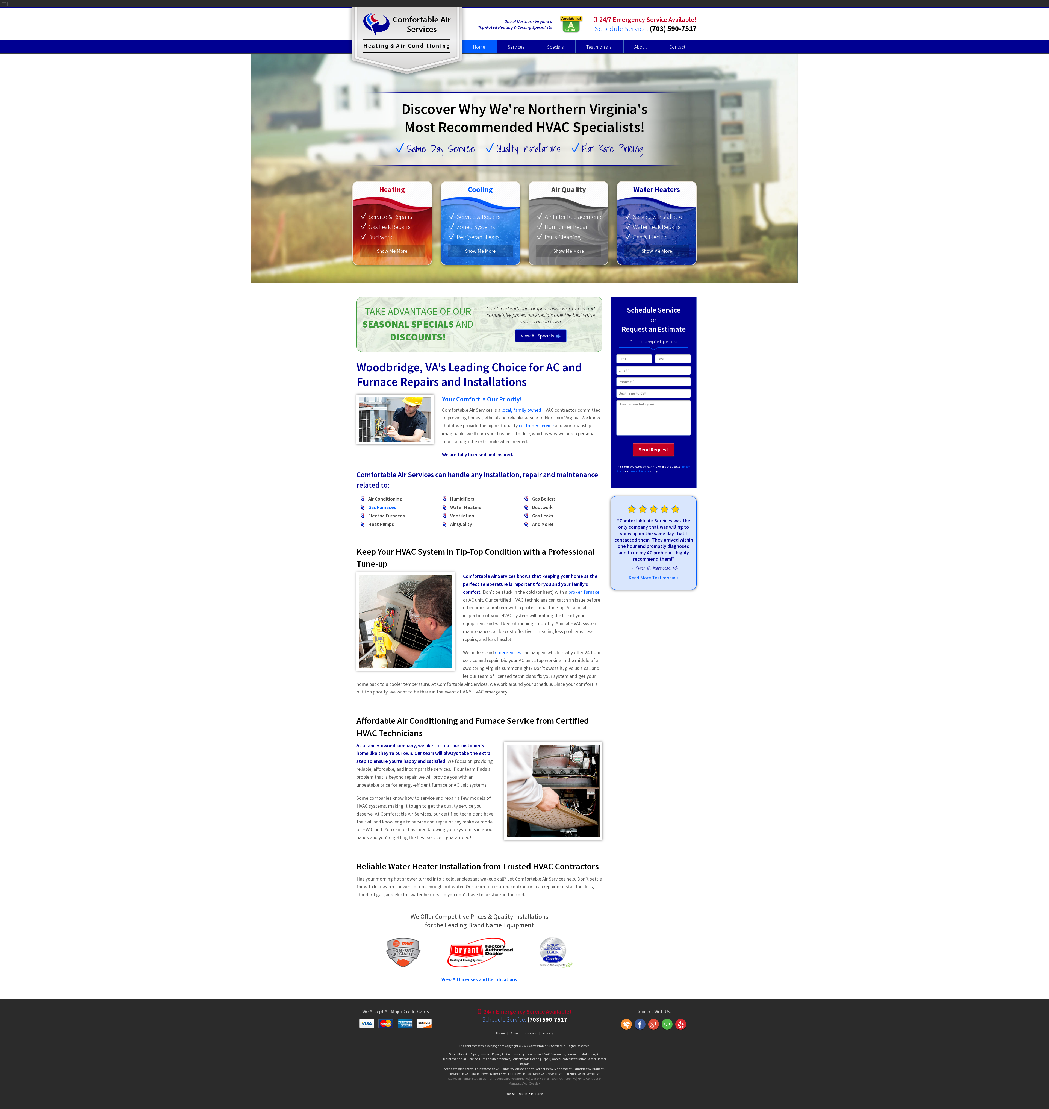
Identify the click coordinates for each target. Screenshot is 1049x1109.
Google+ (534, 1083)
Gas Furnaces (382, 507)
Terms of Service (639, 471)
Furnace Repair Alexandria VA (508, 1078)
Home (479, 47)
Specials (555, 47)
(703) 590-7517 (673, 28)
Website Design (516, 1094)
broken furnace (583, 592)
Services (516, 47)
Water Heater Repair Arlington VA (553, 1078)
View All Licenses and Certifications (479, 979)
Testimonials (599, 47)
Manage (537, 1094)
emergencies (508, 652)
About (640, 47)
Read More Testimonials (654, 578)
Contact (677, 47)
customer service (536, 425)
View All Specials (537, 336)
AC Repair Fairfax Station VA (467, 1078)
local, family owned (521, 410)
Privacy (548, 1033)
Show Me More (392, 251)
